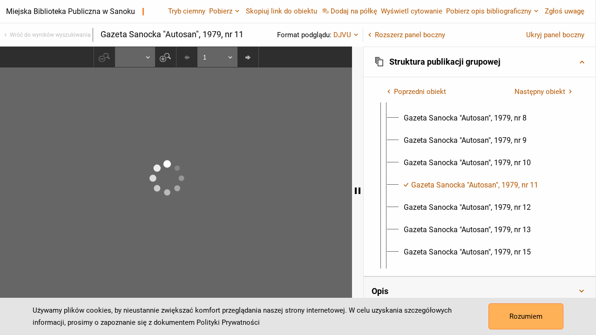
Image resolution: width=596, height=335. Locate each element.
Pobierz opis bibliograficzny (488, 11)
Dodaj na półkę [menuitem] (354, 11)
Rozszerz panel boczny (410, 35)
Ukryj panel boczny (555, 35)
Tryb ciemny (186, 11)
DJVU (342, 35)
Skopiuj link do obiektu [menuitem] (281, 11)
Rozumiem (525, 316)
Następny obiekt (540, 91)
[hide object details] (357, 191)
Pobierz (220, 11)
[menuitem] (465, 118)
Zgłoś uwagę (564, 11)
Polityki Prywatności (228, 322)
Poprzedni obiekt (420, 91)
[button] (480, 62)
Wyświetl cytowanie (411, 11)
